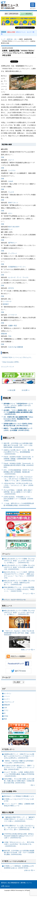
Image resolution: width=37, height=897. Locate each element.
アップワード (12, 253)
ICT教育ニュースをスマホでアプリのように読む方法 (19, 800)
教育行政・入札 (12, 39)
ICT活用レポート (8, 749)
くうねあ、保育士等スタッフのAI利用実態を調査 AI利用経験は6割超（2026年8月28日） (19, 504)
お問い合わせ (5, 886)
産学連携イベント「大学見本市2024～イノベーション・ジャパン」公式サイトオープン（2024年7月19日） (18, 405)
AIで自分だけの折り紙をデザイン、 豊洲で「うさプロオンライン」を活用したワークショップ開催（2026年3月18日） (19, 767)
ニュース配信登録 (26, 13)
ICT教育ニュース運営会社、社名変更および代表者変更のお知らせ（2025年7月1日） (19, 867)
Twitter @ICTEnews (18, 670)
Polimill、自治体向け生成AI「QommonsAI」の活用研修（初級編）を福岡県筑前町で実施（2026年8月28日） (18, 458)
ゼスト (10, 213)
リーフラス (11, 170)
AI (4, 713)
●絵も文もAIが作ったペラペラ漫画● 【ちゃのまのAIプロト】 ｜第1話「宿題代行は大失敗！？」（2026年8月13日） (19, 582)
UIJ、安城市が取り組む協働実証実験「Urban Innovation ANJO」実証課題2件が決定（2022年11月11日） (18, 419)
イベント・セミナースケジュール (15, 599)
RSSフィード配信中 (18, 656)
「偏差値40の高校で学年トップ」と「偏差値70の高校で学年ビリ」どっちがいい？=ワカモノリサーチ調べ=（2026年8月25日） (19, 819)
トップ (3, 39)
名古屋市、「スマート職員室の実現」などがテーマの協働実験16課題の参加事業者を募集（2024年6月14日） (18, 412)
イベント (7, 696)
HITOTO (11, 288)
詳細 (2, 157)
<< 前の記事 (11, 390)
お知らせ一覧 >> (29, 870)
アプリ (6, 710)
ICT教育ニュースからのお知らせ (14, 861)
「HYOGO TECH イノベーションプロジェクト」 (17, 357)
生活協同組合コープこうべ (16, 267)
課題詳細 (4, 333)
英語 (5, 719)
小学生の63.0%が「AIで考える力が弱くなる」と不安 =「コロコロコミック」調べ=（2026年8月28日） (19, 485)
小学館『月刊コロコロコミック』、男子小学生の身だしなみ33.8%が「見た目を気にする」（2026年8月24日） (19, 844)
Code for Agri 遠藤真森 (15, 347)
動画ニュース (7, 606)
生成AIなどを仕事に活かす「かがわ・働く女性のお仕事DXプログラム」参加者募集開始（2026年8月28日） (19, 452)
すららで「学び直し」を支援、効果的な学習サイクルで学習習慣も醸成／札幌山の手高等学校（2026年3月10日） (19, 774)
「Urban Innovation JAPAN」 (10, 362)
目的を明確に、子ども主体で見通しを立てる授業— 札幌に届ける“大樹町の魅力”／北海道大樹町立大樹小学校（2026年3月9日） (19, 780)
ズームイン (6, 554)
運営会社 (4, 882)
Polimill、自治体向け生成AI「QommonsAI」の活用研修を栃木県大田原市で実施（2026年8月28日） (19, 465)
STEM (6, 716)
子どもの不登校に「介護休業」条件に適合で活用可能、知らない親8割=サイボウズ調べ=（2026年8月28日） (18, 492)
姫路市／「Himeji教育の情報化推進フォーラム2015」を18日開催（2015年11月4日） (18, 429)
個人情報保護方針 (14, 882)
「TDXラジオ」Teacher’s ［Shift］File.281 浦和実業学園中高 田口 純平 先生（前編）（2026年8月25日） (19, 633)
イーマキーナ (7, 301)
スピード (11, 160)
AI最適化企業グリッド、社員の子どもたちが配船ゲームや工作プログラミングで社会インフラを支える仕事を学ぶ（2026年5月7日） (19, 756)
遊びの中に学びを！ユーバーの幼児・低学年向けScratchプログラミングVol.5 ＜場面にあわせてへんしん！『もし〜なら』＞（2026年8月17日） (19, 575)
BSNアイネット (13, 202)
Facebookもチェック (18, 663)
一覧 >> (32, 785)
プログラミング (9, 702)
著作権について (26, 882)
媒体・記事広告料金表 (11, 13)
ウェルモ (11, 192)
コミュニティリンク (7, 366)
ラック (10, 229)
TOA (9, 336)
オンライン (7, 693)
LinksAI (10, 181)
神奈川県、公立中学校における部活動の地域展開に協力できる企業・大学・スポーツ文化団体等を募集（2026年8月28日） (18, 445)
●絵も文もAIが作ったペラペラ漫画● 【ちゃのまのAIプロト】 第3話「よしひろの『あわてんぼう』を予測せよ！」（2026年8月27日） (19, 560)
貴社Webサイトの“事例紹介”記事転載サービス (19, 796)
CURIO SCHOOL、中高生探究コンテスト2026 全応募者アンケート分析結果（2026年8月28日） (18, 498)
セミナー (7, 699)
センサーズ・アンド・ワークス (18, 277)
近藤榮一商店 (12, 325)
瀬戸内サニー (12, 243)
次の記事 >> (25, 390)
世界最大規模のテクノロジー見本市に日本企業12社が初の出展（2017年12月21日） (18, 424)
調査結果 (7, 705)
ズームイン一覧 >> (29, 593)
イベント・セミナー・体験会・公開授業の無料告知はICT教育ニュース (19, 805)
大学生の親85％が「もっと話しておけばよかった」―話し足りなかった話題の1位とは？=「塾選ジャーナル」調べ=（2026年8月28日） (18, 478)
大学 (5, 707)
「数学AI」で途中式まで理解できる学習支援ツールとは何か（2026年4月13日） (19, 762)
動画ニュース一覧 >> (28, 649)
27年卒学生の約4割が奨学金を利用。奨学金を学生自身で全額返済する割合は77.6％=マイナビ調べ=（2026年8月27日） (19, 836)
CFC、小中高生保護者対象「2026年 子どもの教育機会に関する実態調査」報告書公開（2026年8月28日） (18, 472)
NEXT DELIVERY (13, 227)
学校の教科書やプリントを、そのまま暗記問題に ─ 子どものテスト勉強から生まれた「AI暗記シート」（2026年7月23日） (19, 589)
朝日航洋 (5, 304)
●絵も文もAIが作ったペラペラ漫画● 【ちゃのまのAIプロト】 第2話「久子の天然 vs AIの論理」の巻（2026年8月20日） (19, 567)
